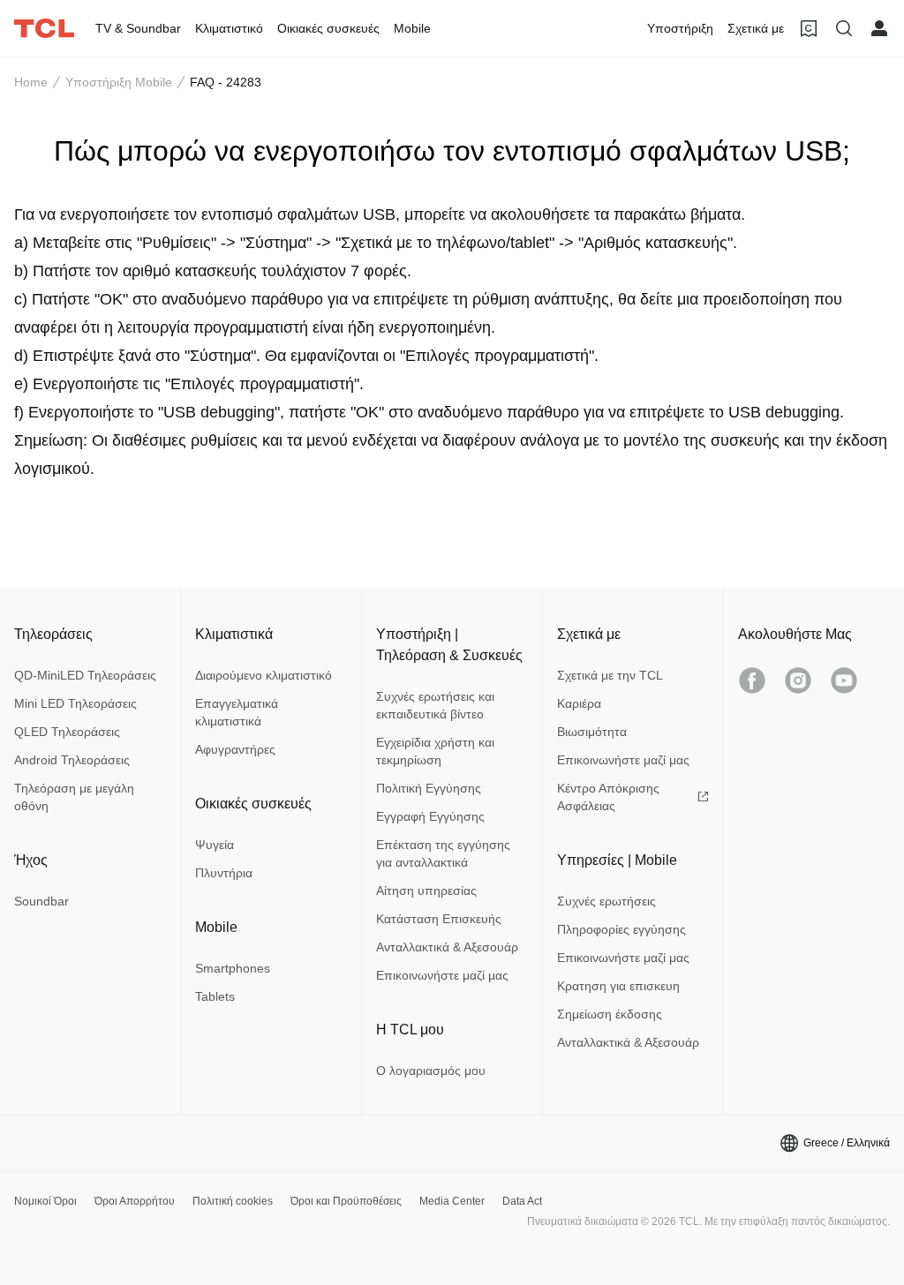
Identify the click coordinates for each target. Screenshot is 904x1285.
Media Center (452, 1201)
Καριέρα (579, 703)
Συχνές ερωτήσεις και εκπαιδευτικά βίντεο (435, 705)
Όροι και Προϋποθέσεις (346, 1201)
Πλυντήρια (223, 873)
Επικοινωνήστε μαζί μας (442, 975)
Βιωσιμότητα (592, 732)
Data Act (522, 1201)
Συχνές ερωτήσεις (606, 901)
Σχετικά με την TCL (610, 675)
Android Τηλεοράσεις (72, 760)
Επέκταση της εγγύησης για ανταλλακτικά (443, 853)
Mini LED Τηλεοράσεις (75, 703)
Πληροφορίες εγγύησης (621, 929)
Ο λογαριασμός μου (431, 1070)
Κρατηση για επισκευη (618, 986)
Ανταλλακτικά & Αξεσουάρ (447, 947)
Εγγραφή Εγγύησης (430, 816)
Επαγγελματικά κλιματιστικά (236, 712)
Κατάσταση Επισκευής (438, 919)
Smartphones (232, 968)
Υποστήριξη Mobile (118, 82)
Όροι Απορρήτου (134, 1201)
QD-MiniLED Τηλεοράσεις (85, 675)
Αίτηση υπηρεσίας (426, 890)
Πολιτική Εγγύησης (428, 788)
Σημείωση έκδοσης (609, 1014)
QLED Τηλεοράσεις (67, 732)
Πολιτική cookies (232, 1201)
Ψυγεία (214, 845)
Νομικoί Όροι (45, 1201)
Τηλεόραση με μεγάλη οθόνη (74, 797)
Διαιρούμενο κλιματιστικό (263, 675)
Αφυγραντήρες (235, 749)
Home (31, 82)
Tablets (215, 996)
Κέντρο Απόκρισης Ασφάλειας (608, 797)
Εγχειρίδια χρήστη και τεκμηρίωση (435, 751)
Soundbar (41, 901)
